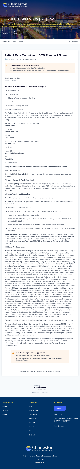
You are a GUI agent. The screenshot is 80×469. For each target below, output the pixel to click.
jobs (14, 42)
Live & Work (32, 422)
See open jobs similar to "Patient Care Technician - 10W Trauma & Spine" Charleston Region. (39, 70)
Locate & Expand (33, 410)
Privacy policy (35, 392)
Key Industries (33, 414)
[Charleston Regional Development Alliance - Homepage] (15, 5)
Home (30, 406)
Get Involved (32, 431)
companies (6, 42)
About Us (31, 427)
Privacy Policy (40, 459)
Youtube (4, 414)
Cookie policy (44, 392)
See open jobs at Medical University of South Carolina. (27, 68)
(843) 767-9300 (58, 414)
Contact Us (32, 435)
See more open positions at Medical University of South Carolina (40, 371)
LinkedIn (4, 406)
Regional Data (33, 418)
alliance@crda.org (59, 426)
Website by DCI (40, 462)
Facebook (5, 410)
